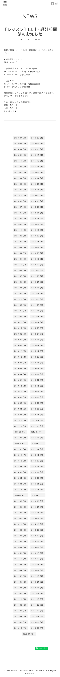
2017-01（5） (37, 449)
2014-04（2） (37, 541)
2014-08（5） (37, 530)
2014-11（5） (20, 524)
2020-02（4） (20, 345)
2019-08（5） (20, 362)
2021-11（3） (20, 299)
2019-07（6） (37, 362)
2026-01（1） (20, 155)
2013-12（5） (37, 553)
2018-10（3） (20, 391)
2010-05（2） (37, 628)
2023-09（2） (20, 236)
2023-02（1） (37, 253)
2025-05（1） (20, 178)
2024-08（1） (37, 201)
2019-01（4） (37, 380)
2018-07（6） (37, 397)
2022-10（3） (37, 264)
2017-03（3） (38, 443)
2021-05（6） (20, 310)
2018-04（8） (20, 409)
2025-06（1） (37, 172)
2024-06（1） (37, 207)
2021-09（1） (20, 305)
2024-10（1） (37, 195)
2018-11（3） (37, 386)
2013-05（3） (37, 564)
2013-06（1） (20, 564)
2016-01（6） (37, 484)
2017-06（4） (20, 437)
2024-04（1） (37, 213)
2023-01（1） (20, 259)
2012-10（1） (37, 576)
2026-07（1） (20, 138)
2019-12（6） (20, 351)
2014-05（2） (20, 541)
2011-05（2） (37, 610)
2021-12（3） (37, 293)
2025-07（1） (20, 172)
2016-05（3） (37, 472)
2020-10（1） (20, 328)
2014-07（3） (20, 535)
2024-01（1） (20, 224)
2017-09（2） (37, 426)
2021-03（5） (20, 316)
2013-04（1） (20, 570)
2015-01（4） (20, 518)
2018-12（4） (20, 386)
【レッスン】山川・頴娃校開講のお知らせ (30, 31)
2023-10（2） (37, 230)
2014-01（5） (20, 553)
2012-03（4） (20, 587)
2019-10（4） (20, 357)
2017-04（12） (20, 443)
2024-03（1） (20, 218)
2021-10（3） (37, 299)
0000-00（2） (29, 634)
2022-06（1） (37, 276)
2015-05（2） (20, 507)
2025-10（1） (37, 161)
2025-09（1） (20, 166)
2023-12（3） (37, 224)
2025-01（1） (20, 189)
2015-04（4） (37, 507)
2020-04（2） (37, 339)
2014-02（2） (37, 547)
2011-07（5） (20, 610)
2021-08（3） (37, 305)
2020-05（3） (20, 339)
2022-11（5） (20, 264)
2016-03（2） (37, 478)
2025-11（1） (20, 161)
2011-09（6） (20, 605)
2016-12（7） (20, 455)
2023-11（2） (20, 230)
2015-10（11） (20, 495)
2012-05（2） (20, 582)
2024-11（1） (20, 195)
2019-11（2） (37, 351)
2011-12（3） (37, 593)
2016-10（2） (20, 461)
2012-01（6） (20, 593)
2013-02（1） (20, 576)
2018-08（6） (20, 397)
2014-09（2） (20, 530)
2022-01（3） (20, 293)
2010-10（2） (20, 628)
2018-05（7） (37, 403)
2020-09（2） (37, 328)
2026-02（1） (37, 149)
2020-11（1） (37, 322)
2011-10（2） (37, 599)
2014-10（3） (37, 524)
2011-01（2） (20, 622)
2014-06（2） (37, 535)
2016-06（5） (20, 472)
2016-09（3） (37, 461)
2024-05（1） (20, 213)
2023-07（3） (20, 241)
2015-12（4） (20, 489)
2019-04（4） (20, 374)
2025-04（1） (37, 178)
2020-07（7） (37, 334)
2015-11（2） (37, 489)
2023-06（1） (37, 241)
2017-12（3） (20, 420)
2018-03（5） (37, 409)
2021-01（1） (37, 316)
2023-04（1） (37, 247)
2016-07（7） (37, 466)
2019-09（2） (37, 357)
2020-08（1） (20, 334)
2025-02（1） (37, 184)
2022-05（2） (20, 282)
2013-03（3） (37, 570)
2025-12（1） (37, 155)
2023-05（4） (20, 247)
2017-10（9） (20, 426)
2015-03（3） (20, 512)
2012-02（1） (37, 587)
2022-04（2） (37, 282)
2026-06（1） (37, 138)
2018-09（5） (37, 391)
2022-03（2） (20, 287)
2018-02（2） (20, 414)
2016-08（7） (20, 466)
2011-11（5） (20, 599)
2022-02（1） (37, 287)
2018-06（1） (20, 403)
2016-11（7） (37, 455)
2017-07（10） (37, 432)
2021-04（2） (37, 310)
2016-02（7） (20, 484)
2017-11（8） (37, 420)
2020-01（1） (37, 345)
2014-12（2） (37, 518)
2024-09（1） (20, 201)
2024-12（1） (37, 189)
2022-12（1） (37, 259)
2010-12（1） (37, 622)
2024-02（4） (37, 218)
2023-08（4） (37, 236)
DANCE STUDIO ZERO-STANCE (28, 670)
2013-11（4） (20, 558)
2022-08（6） (37, 270)
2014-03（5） (20, 547)
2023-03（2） (20, 253)
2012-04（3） (37, 582)
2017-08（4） (20, 432)
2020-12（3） (20, 322)
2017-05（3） (37, 437)
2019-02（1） (20, 380)
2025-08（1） (37, 166)
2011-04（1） (20, 616)
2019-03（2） (37, 374)
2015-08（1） (20, 501)
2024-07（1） (20, 207)
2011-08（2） (37, 605)
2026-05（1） (20, 143)
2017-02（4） (20, 449)
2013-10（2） (37, 558)
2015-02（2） (37, 512)
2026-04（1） (37, 143)
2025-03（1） (20, 184)
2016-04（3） (20, 478)
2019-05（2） (37, 368)
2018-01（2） (37, 414)
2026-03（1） (20, 149)
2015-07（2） (37, 501)
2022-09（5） (20, 270)
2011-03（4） (37, 616)
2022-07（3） (20, 276)
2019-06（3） (20, 368)
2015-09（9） (38, 495)
